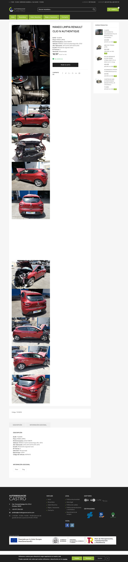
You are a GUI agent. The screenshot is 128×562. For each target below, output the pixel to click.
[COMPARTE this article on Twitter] (65, 73)
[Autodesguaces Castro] (17, 9)
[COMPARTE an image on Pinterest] (72, 73)
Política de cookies (72, 505)
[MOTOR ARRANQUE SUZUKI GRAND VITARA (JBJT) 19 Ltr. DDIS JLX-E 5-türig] (99, 58)
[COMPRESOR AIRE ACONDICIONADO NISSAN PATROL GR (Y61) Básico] (99, 81)
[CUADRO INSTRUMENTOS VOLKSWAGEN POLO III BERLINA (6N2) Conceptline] (99, 32)
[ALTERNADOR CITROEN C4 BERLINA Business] (99, 71)
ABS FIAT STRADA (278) (109, 46)
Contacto (65, 17)
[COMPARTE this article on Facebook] (62, 73)
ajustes (65, 559)
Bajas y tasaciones (51, 17)
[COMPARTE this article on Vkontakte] (75, 73)
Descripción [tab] (17, 425)
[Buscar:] (67, 9)
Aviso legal (70, 502)
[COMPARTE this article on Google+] (69, 73)
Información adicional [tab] (38, 425)
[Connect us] (67, 525)
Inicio (13, 17)
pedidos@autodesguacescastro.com (23, 512)
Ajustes (100, 558)
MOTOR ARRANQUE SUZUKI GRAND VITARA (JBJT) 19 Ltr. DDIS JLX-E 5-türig (110, 59)
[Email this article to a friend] (79, 73)
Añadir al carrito (65, 65)
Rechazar (88, 558)
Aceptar (77, 558)
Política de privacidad (73, 499)
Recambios (22, 17)
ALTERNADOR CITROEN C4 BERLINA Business (110, 70)
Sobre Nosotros (35, 17)
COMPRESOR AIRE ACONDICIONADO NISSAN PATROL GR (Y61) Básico (109, 81)
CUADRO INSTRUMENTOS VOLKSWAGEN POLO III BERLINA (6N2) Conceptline (110, 34)
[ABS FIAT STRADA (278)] (99, 47)
